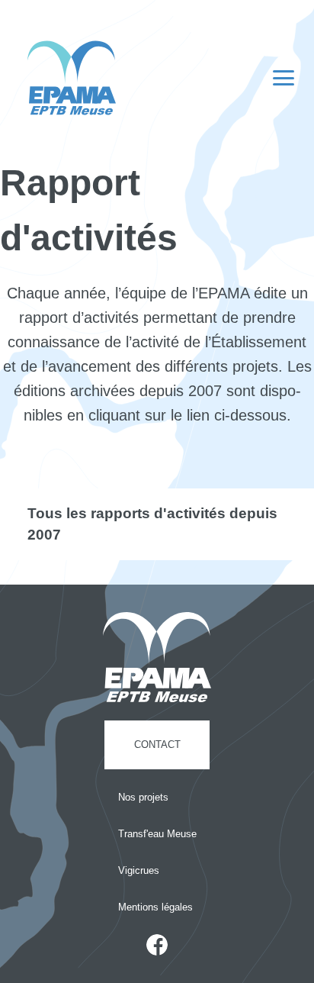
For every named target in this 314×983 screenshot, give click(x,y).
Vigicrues (138, 870)
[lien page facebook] (157, 945)
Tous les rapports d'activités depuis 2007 (152, 524)
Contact (157, 744)
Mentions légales (155, 907)
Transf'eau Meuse (157, 834)
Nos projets (143, 797)
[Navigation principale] (283, 77)
